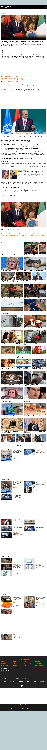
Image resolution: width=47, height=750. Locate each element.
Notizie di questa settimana (4, 669)
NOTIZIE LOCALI (38, 449)
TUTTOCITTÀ (29, 706)
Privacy (20, 708)
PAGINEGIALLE (10, 706)
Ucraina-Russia (16, 665)
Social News (38, 663)
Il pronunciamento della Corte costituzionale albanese (14, 79)
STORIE (14, 449)
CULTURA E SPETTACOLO (17, 481)
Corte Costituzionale (11, 198)
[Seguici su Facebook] (22, 686)
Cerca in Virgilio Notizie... (17, 678)
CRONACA (5, 13)
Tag (35, 681)
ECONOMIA (38, 564)
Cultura (3, 663)
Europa (19, 198)
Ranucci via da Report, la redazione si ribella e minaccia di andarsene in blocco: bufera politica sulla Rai (23, 237)
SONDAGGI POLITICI (16, 564)
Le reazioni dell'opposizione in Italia (10, 81)
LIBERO (3, 706)
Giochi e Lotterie (27, 663)
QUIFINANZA (38, 706)
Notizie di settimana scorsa (5, 671)
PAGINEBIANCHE (24, 706)
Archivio (28, 681)
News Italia (42, 681)
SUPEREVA (23, 707)
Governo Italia (26, 198)
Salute (14, 663)
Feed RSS (4, 681)
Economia (37, 661)
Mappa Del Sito (12, 681)
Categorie (21, 681)
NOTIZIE (7, 7)
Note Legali (16, 708)
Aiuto (35, 708)
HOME (2, 13)
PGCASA (20, 706)
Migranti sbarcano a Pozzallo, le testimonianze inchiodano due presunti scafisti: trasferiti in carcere (22, 235)
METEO (14, 596)
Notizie (7, 678)
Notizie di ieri (4, 666)
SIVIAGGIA (35, 706)
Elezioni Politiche (27, 665)
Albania (3, 198)
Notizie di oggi (4, 665)
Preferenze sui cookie (30, 708)
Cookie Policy (24, 708)
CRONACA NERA (15, 532)
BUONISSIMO (43, 706)
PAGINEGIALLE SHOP (16, 706)
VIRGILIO (6, 706)
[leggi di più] (45, 51)
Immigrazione (34, 198)
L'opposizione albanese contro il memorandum (12, 78)
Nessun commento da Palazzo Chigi (10, 76)
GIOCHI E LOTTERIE (16, 602)
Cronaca (3, 661)
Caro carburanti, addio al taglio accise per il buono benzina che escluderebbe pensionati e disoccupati (23, 233)
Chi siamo (12, 708)
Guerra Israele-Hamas (40, 665)
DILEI (32, 706)
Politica (14, 661)
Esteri (25, 661)
